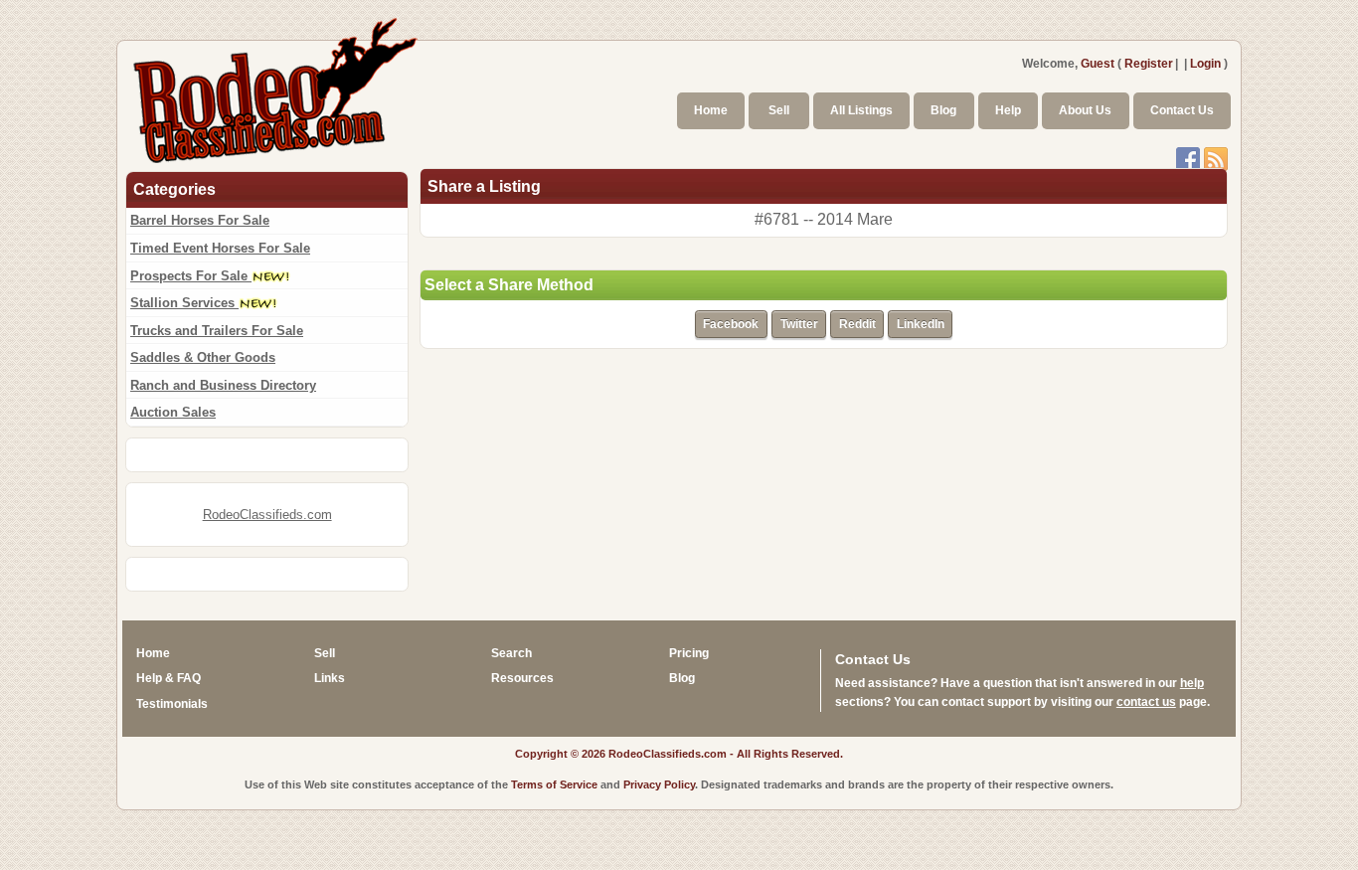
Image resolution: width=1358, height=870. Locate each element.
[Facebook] (1188, 157)
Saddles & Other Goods (202, 357)
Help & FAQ (168, 678)
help (1192, 683)
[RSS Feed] (1216, 157)
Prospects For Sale (191, 275)
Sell (778, 110)
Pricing (689, 653)
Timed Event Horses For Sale (220, 248)
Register (1148, 64)
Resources (522, 678)
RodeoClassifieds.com (267, 514)
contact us (1146, 702)
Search (511, 653)
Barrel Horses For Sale (199, 220)
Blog (943, 110)
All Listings (861, 110)
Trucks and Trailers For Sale (216, 330)
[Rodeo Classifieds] (276, 87)
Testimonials (172, 704)
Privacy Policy (659, 784)
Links (329, 678)
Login (1205, 64)
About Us (1085, 110)
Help (1008, 110)
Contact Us (1182, 110)
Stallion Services (184, 302)
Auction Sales (173, 412)
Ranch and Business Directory (223, 385)
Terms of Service (554, 784)
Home (711, 110)
